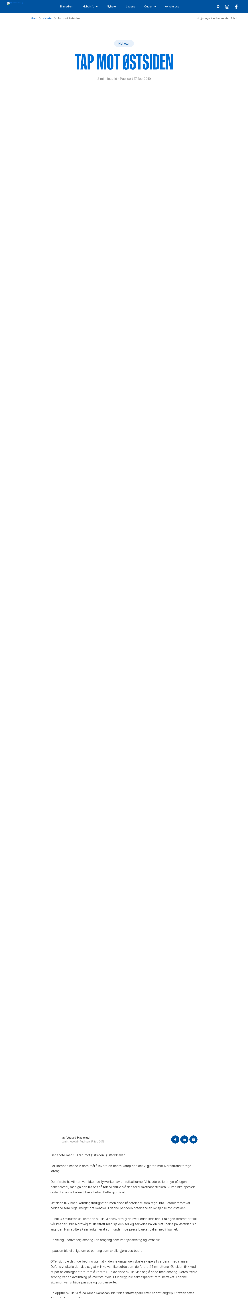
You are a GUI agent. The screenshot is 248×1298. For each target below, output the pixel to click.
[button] (217, 6)
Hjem (34, 18)
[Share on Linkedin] (184, 1139)
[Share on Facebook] (175, 1139)
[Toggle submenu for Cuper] (154, 7)
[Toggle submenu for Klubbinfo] (97, 7)
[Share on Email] (193, 1139)
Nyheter (47, 18)
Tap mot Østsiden (124, 62)
